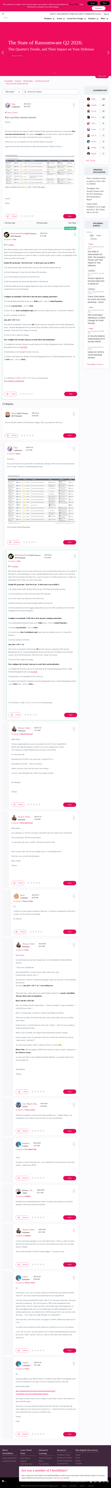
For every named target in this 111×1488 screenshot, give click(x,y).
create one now (58, 1478)
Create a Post (102, 76)
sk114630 (23, 347)
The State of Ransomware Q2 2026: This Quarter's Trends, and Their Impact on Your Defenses (96, 259)
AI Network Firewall (42, 81)
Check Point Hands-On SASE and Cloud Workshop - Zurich (96, 299)
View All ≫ (90, 161)
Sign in (23, 1475)
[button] (92, 3)
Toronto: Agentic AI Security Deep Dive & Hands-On (96, 281)
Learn (59, 18)
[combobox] (50, 91)
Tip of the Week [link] (44, 1464)
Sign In (106, 14)
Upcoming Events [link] (62, 1463)
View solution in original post (14, 381)
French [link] (77, 1458)
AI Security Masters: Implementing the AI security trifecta (96, 339)
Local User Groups (75, 18)
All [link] (92, 235)
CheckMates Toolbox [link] (63, 1455)
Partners (92, 18)
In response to (10, 239)
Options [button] (76, 82)
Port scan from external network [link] (17, 84)
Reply (70, 216)
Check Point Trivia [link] (26, 1464)
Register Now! (17, 56)
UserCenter (91, 1486)
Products (48, 18)
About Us (82, 1486)
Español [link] (77, 1455)
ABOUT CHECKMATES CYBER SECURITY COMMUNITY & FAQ (75, 14)
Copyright (63, 1486)
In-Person (91, 270)
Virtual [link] (98, 235)
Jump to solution (12, 112)
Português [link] (78, 1463)
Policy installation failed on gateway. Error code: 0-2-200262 (96, 181)
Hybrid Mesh (28, 81)
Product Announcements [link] (64, 1461)
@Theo (11, 245)
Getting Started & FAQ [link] (9, 1458)
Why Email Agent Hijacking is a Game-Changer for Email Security (97, 319)
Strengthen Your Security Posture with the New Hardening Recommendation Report (95, 194)
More (103, 18)
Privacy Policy (74, 4)
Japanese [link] (78, 1461)
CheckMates (8, 81)
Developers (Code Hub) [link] (64, 1458)
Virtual (91, 244)
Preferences (98, 8)
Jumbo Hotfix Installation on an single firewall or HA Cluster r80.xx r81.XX (96, 208)
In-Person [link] (94, 239)
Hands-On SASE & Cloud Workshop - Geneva (96, 355)
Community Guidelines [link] (9, 1461)
